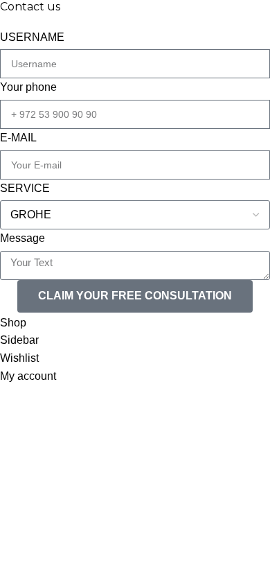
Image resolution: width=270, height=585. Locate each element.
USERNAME (32, 37)
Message (22, 238)
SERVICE (25, 188)
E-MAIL (18, 137)
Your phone (28, 87)
